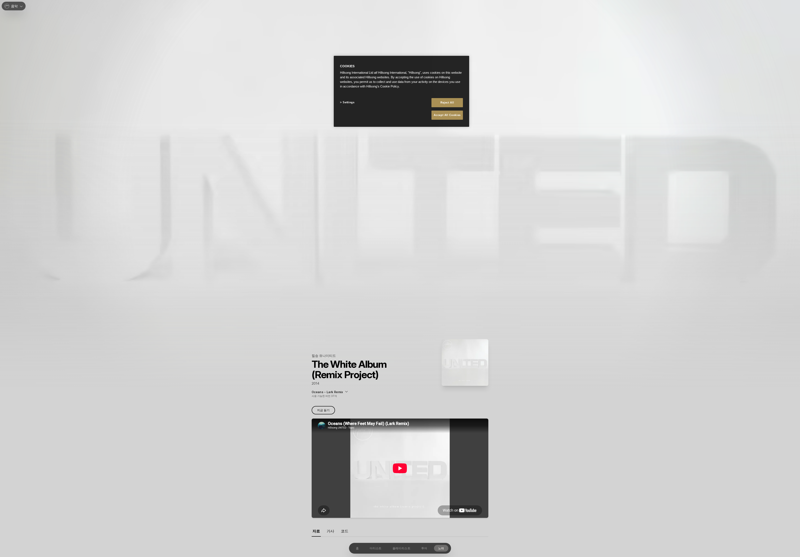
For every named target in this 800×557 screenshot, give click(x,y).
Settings (348, 102)
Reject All (447, 102)
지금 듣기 (323, 410)
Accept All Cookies (447, 115)
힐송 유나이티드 (324, 356)
